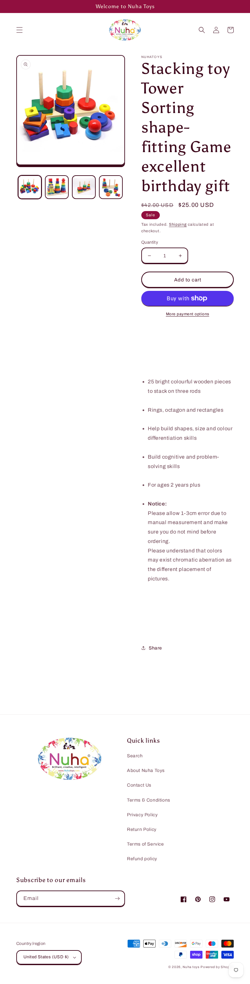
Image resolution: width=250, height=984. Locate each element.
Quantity (149, 242)
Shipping (178, 224)
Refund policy (142, 858)
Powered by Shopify (217, 967)
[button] (19, 30)
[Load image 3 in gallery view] (84, 187)
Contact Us (139, 785)
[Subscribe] (117, 898)
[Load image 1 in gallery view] (30, 187)
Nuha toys (191, 967)
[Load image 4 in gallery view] (111, 187)
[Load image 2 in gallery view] (57, 187)
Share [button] (155, 648)
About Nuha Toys (146, 770)
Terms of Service (145, 844)
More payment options (187, 314)
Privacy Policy (142, 814)
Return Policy (142, 829)
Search (135, 755)
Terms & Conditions (148, 800)
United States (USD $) (46, 957)
